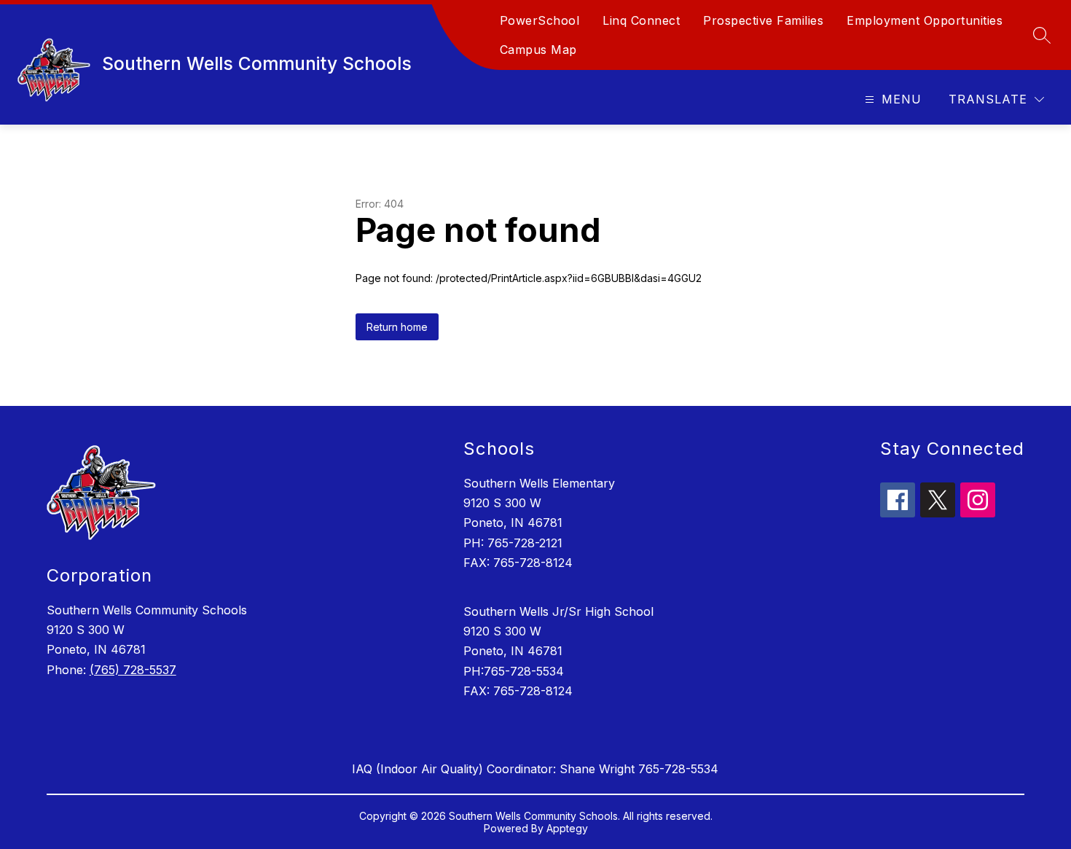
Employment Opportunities (925, 20)
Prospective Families (763, 20)
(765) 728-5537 (133, 669)
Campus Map (538, 49)
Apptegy (567, 828)
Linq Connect (641, 20)
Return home (397, 327)
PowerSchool (540, 20)
